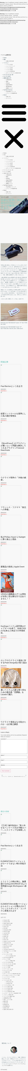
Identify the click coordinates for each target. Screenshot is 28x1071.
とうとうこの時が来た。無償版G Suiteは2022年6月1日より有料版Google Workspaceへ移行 (14, 884)
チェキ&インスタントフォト (10, 975)
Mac (7, 81)
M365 (4, 936)
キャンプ (5, 959)
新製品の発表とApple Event (12, 567)
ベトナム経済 (9, 68)
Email (2, 760)
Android (5, 921)
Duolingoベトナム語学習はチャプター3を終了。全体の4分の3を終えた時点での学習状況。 (13, 629)
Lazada (8, 983)
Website (3, 765)
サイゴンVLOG (6, 76)
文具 (4, 1003)
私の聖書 (5, 1006)
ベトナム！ (6, 62)
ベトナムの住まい (7, 985)
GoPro (5, 926)
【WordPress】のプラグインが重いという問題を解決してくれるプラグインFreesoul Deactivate (13, 446)
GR (4, 928)
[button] (14, 125)
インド (5, 952)
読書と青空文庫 (10, 61)
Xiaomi (5, 947)
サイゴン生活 (5, 197)
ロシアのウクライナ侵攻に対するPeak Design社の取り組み (14, 661)
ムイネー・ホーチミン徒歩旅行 (11, 993)
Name (3, 755)
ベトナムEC (6, 980)
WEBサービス (9, 88)
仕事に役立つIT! (7, 78)
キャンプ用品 (9, 960)
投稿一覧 (8, 96)
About (4, 95)
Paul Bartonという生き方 (12, 386)
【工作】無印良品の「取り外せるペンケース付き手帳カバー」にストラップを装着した (13, 827)
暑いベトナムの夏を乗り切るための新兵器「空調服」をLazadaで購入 (13, 692)
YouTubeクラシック (11, 91)
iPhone (8, 83)
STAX (14, 211)
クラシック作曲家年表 (11, 93)
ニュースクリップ (10, 66)
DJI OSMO (6, 925)
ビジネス (5, 978)
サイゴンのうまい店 (8, 74)
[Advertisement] (14, 39)
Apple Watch (9, 84)
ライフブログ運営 (7, 996)
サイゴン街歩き (10, 955)
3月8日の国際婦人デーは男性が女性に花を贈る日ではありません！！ (13, 596)
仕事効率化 (9, 79)
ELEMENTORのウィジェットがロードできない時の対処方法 (13, 863)
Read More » (4, 390)
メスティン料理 (7, 994)
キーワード (9, 98)
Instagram (5, 930)
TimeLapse (6, 942)
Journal (5, 933)
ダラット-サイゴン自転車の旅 (13, 73)
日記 (4, 59)
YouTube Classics (7, 90)
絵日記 (5, 1007)
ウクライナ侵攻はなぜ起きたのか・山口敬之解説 (13, 723)
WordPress (9, 86)
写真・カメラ (6, 999)
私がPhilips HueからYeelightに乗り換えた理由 (13, 538)
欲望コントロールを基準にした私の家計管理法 (13, 414)
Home (4, 57)
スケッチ (5, 967)
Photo (4, 939)
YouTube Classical (8, 949)
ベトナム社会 (9, 64)
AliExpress (8, 981)
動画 (4, 1001)
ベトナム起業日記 (6, 55)
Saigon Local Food (8, 941)
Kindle (5, 934)
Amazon (5, 920)
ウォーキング (6, 954)
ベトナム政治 (9, 69)
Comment (4, 738)
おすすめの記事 (7, 957)
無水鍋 (5, 1004)
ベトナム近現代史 (10, 71)
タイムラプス (6, 970)
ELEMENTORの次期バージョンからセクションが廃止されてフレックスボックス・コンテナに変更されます (14, 907)
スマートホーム (7, 968)
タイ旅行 (5, 972)
